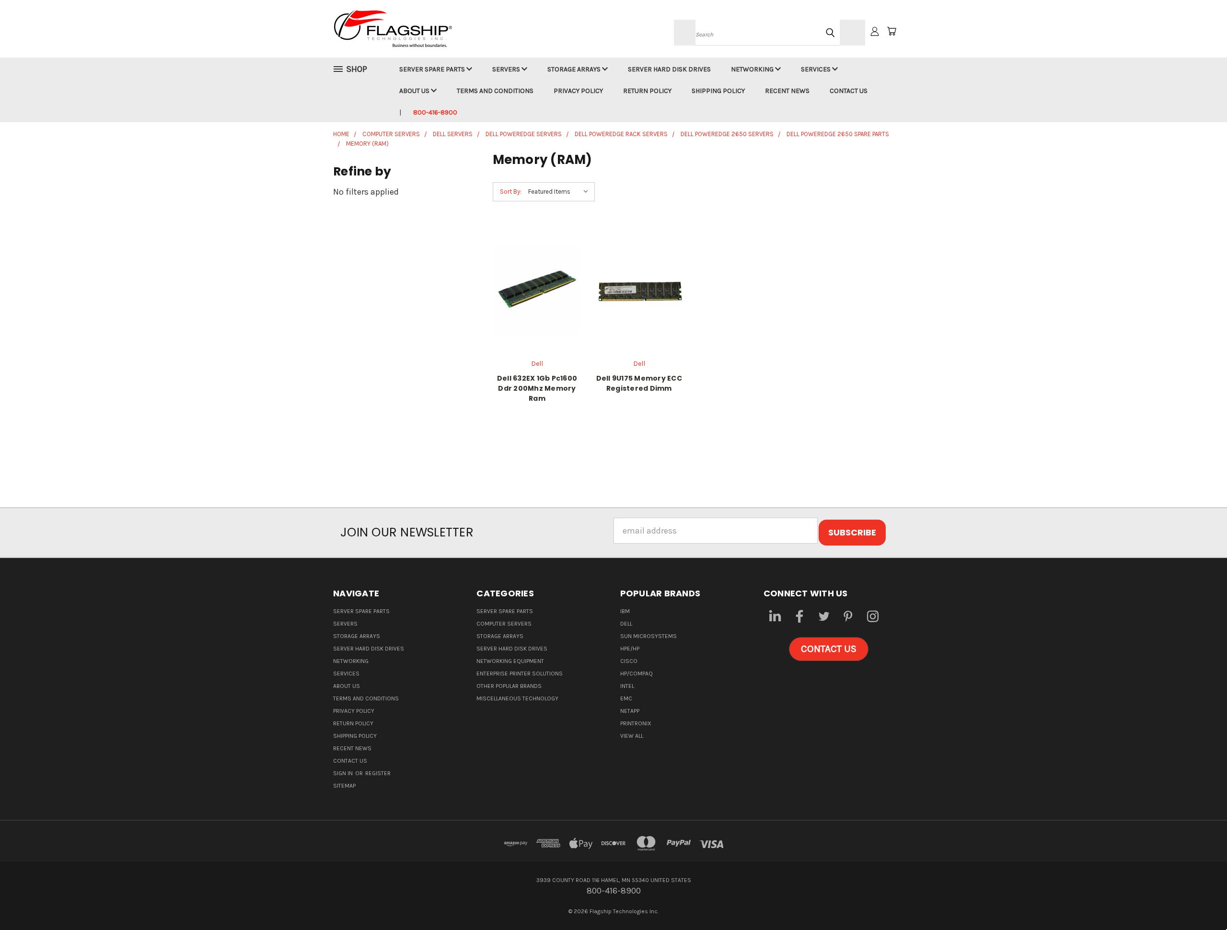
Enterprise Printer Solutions (519, 673)
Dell (626, 623)
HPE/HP (629, 648)
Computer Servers (504, 623)
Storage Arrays (574, 69)
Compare (533, 299)
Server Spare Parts (432, 69)
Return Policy (647, 91)
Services (816, 69)
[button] (828, 649)
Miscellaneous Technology (517, 698)
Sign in (343, 773)
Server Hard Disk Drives (669, 69)
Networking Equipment (510, 661)
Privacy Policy (578, 91)
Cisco (628, 661)
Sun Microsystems (648, 636)
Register (378, 773)
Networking (753, 69)
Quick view (537, 278)
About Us (415, 91)
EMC (626, 698)
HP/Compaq (636, 673)
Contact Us (849, 91)
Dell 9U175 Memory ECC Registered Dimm (639, 383)
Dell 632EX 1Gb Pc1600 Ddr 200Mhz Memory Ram (537, 388)
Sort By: (510, 191)
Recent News (787, 91)
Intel (627, 686)
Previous (1198, 900)
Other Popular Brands (509, 686)
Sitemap (344, 785)
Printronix (635, 723)
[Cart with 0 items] (891, 31)
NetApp (629, 711)
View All (631, 735)
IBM (625, 611)
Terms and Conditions (495, 91)
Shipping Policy (718, 91)
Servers (506, 69)
